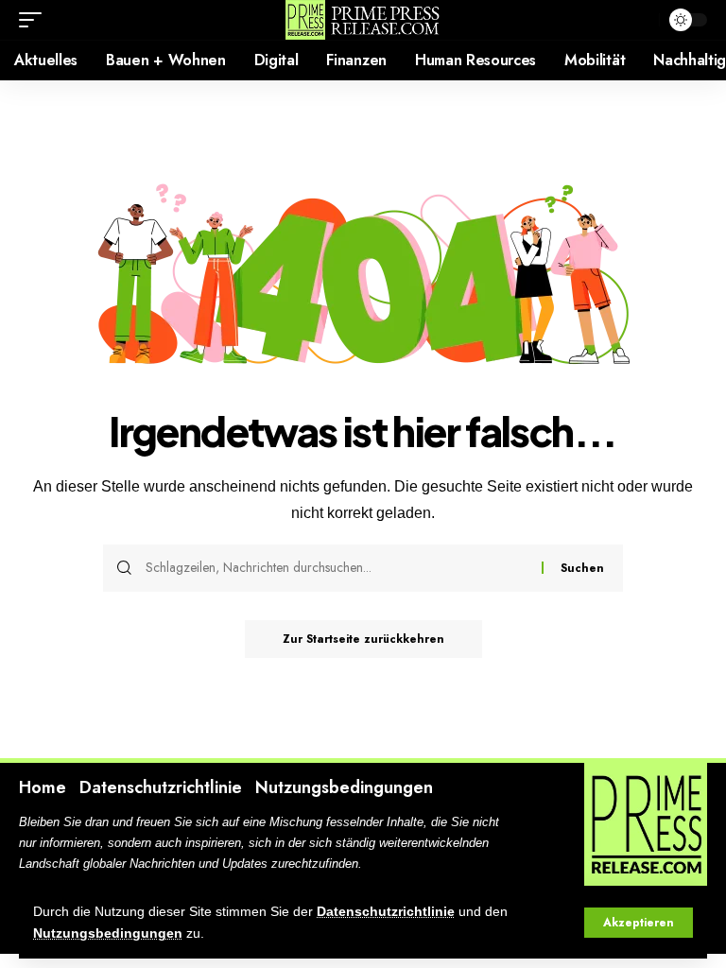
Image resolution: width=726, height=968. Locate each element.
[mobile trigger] (35, 19)
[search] (640, 19)
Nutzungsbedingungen (107, 933)
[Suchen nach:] (336, 568)
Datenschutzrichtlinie (386, 912)
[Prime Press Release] (363, 20)
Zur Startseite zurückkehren (363, 639)
